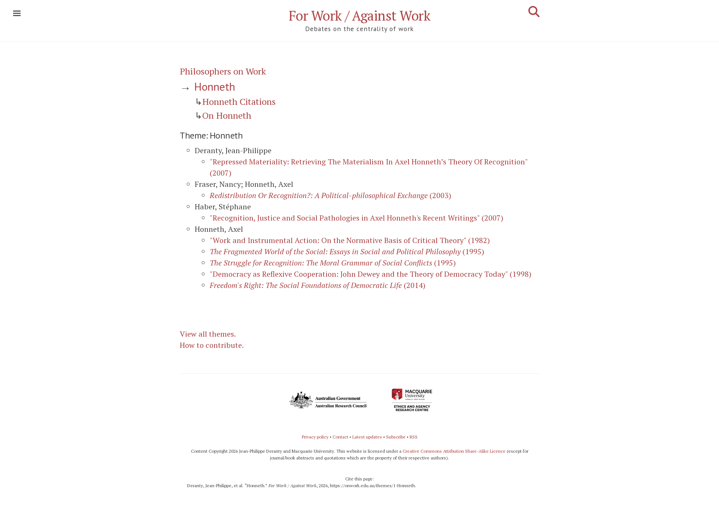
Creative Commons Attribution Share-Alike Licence (454, 451)
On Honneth (226, 115)
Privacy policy (315, 437)
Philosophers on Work (223, 71)
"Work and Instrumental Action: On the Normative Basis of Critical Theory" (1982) (350, 240)
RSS (414, 437)
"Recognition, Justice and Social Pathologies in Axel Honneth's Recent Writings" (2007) (356, 218)
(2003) (330, 195)
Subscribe (396, 437)
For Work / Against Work (360, 15)
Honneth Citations (239, 101)
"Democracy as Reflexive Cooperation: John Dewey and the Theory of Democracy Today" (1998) (370, 274)
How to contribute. (212, 345)
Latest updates (367, 437)
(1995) (347, 251)
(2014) (317, 285)
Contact (340, 437)
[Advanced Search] (534, 11)
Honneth (214, 86)
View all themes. (208, 334)
